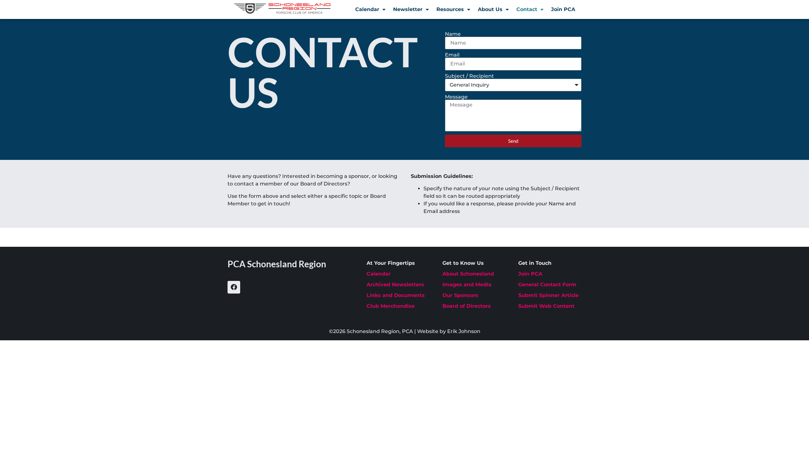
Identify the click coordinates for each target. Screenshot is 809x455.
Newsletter (408, 9)
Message (456, 97)
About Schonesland (468, 274)
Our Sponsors (460, 295)
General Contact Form (547, 285)
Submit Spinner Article (548, 295)
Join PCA (563, 9)
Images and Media (466, 285)
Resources (450, 9)
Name (453, 34)
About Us (490, 9)
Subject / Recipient (469, 76)
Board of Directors (466, 306)
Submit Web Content (546, 306)
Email (452, 55)
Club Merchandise (391, 306)
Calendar (367, 9)
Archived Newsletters (395, 285)
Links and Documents (396, 295)
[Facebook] (234, 287)
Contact (526, 9)
